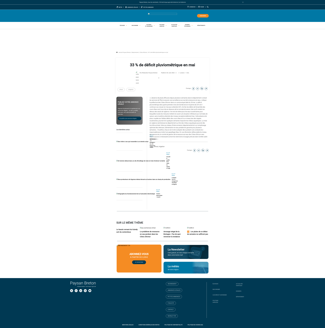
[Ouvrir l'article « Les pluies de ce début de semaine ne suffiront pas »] (190, 228)
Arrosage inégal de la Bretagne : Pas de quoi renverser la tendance (172, 234)
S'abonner (203, 15)
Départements (201, 25)
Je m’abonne (139, 262)
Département (240, 296)
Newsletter (172, 316)
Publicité (171, 303)
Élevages (122, 25)
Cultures (149, 25)
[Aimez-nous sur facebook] (76, 290)
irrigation (130, 89)
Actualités (174, 25)
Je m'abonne (182, 2)
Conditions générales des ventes (148, 324)
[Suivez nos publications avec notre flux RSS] (71, 290)
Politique (161, 25)
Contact (171, 309)
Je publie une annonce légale (128, 118)
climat (121, 89)
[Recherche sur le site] (208, 7)
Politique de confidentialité (173, 324)
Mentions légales (127, 324)
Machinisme (135, 25)
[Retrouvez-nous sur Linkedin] (80, 290)
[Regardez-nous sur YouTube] (89, 290)
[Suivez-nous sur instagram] (85, 290)
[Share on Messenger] (197, 88)
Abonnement (172, 284)
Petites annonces (174, 296)
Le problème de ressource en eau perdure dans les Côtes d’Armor (149, 234)
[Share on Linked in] (201, 88)
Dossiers (187, 25)
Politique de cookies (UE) (195, 324)
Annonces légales (174, 290)
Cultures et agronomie (220, 295)
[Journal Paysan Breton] (162, 15)
